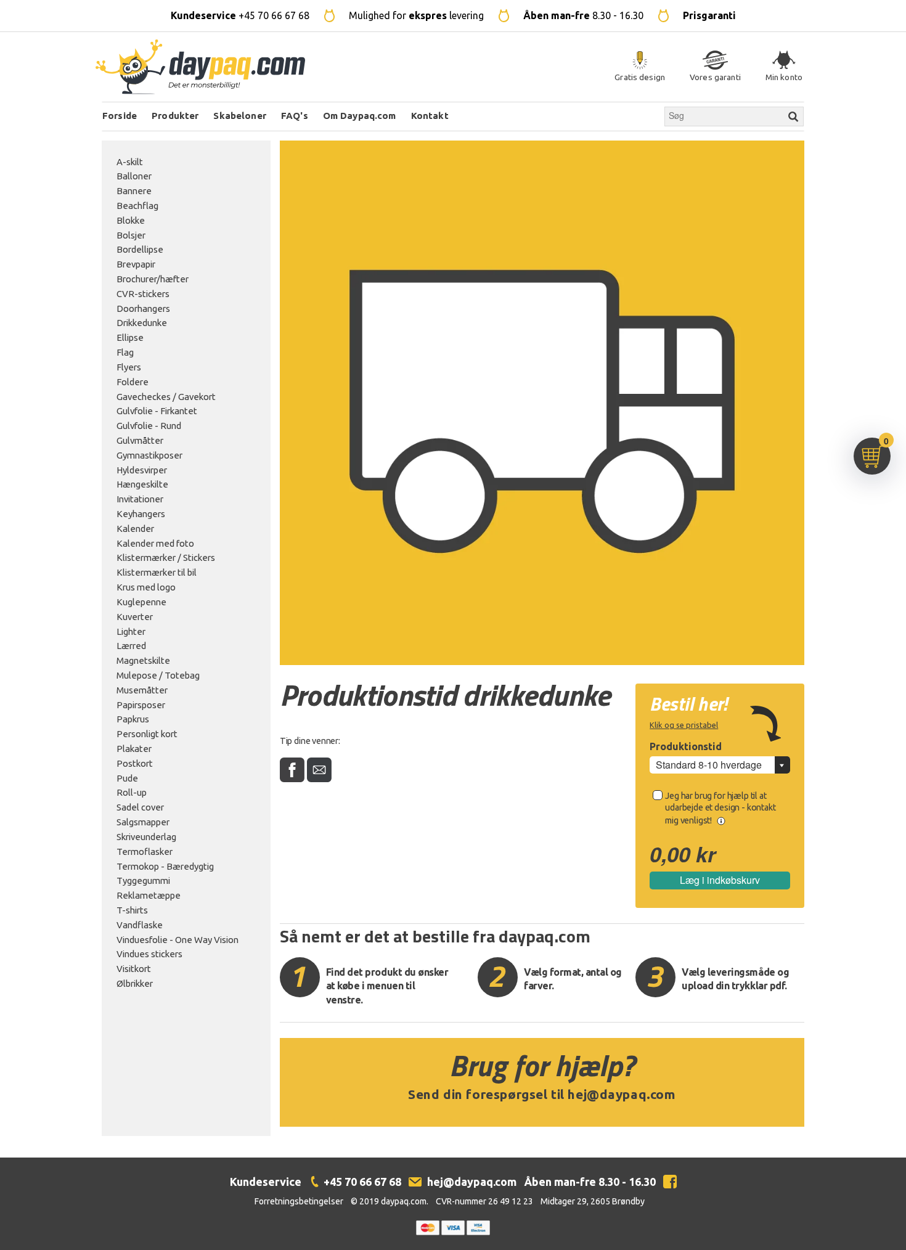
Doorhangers (143, 308)
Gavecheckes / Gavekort (166, 396)
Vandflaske (139, 925)
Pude (127, 778)
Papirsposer (140, 705)
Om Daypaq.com (359, 115)
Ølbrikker (134, 983)
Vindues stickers (149, 954)
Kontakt (430, 115)
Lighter (130, 631)
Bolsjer (130, 235)
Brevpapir (135, 264)
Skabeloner (239, 115)
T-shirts (132, 910)
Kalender (135, 528)
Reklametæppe (148, 895)
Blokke (130, 220)
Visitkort (133, 968)
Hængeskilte (142, 484)
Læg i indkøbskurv (720, 880)
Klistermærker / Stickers (165, 557)
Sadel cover (140, 807)
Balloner (134, 176)
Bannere (134, 191)
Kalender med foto (155, 543)
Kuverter (134, 616)
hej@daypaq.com (621, 1094)
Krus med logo (146, 587)
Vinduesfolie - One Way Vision (177, 939)
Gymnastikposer (149, 455)
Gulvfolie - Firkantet (156, 411)
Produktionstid (686, 746)
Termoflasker (144, 851)
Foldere (132, 382)
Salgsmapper (142, 822)
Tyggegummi (143, 880)
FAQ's (294, 115)
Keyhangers (140, 514)
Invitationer (139, 499)
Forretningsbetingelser (299, 1201)
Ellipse (130, 337)
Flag (125, 352)
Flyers (128, 367)
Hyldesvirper (141, 470)
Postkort (134, 763)
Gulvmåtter (139, 440)
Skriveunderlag (146, 836)
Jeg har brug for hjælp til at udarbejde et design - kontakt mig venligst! (720, 808)
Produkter (175, 115)
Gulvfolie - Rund (148, 425)
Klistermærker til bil (156, 572)
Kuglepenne (141, 602)
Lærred (131, 645)
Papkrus (132, 719)
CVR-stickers (142, 293)
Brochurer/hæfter (152, 279)
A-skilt (129, 162)
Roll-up (131, 792)
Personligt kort (147, 734)
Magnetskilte (143, 660)
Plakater (134, 748)
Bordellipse (139, 249)
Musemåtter (142, 690)
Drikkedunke (141, 322)
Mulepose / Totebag (158, 675)
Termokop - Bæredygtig (165, 866)
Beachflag (137, 205)
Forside (119, 115)
